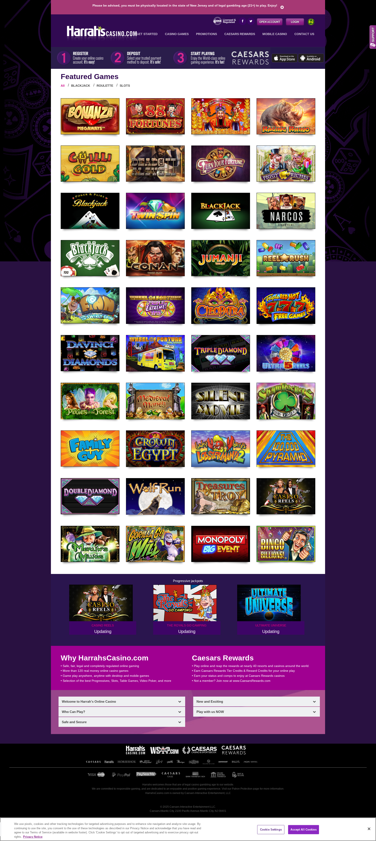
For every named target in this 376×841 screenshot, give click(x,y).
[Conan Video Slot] (155, 258)
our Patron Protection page (243, 788)
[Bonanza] (90, 116)
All (63, 85)
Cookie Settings (271, 829)
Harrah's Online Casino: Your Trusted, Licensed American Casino (100, 32)
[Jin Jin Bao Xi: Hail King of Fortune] (220, 116)
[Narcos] (286, 211)
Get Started (147, 34)
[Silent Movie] (220, 401)
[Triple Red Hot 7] (286, 305)
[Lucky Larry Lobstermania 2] (220, 448)
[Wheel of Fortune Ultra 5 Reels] (286, 353)
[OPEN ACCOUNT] (270, 21)
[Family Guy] (90, 448)
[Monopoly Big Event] (220, 544)
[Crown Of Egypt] (155, 448)
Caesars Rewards (239, 34)
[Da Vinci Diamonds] (90, 353)
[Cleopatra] (220, 305)
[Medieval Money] (155, 401)
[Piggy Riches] (286, 164)
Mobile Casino (274, 34)
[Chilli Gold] (90, 164)
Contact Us (304, 34)
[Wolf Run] (155, 496)
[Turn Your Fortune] (220, 164)
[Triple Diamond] (220, 353)
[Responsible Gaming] (311, 21)
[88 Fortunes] (155, 116)
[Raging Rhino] (286, 116)
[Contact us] (372, 36)
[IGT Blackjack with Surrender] (220, 211)
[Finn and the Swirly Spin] (90, 305)
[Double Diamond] (90, 496)
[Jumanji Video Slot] (220, 258)
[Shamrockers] (286, 401)
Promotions (206, 34)
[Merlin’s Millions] (90, 544)
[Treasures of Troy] (220, 496)
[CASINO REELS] (286, 496)
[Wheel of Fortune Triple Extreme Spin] (155, 305)
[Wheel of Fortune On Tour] (155, 353)
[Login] (295, 21)
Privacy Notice (32, 836)
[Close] (369, 829)
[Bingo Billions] (286, 544)
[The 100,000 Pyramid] (286, 448)
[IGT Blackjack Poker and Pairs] (90, 211)
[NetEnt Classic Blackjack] (90, 258)
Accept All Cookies (303, 829)
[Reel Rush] (286, 258)
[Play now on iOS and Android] (297, 57)
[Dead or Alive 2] (155, 164)
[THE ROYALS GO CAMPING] (186, 603)
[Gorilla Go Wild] (155, 544)
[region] (188, 829)
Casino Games (177, 34)
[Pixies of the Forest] (90, 401)
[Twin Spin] (155, 211)
